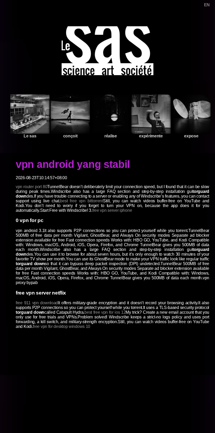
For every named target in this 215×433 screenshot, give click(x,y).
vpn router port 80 (31, 186)
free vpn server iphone (112, 210)
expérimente (151, 136)
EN (207, 5)
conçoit (70, 136)
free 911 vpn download (37, 303)
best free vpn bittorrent (81, 201)
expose (191, 136)
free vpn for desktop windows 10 (61, 326)
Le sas (30, 136)
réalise (110, 136)
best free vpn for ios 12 (105, 312)
